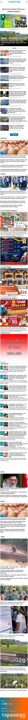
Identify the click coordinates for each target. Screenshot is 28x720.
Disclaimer (11, 711)
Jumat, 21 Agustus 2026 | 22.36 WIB (15, 73)
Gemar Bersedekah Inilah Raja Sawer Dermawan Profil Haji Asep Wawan (18, 367)
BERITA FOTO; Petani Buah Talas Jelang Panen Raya (13, 690)
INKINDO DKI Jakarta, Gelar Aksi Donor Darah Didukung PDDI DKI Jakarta (17, 85)
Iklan (16, 711)
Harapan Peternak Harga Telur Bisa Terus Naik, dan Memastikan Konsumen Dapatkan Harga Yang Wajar (17, 52)
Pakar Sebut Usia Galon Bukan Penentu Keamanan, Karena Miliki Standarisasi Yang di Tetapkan (12, 522)
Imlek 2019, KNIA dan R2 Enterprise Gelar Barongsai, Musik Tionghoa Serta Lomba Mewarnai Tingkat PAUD (13, 496)
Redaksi (3, 711)
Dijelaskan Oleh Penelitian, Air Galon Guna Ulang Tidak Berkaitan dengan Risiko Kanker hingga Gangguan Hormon (17, 61)
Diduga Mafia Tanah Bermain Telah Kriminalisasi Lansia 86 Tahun (17, 405)
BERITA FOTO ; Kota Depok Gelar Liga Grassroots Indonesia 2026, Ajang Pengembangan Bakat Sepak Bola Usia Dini (13, 41)
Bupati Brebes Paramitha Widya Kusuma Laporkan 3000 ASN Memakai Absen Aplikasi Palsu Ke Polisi (12, 202)
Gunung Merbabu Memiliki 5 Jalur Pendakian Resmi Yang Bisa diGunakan (17, 415)
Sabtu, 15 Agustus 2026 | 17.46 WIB (15, 114)
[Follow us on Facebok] (2, 704)
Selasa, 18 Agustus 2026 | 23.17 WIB (15, 97)
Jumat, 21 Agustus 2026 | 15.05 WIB (15, 80)
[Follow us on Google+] (8, 704)
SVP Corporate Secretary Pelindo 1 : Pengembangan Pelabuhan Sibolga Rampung (13, 492)
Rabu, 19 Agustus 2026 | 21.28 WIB (15, 88)
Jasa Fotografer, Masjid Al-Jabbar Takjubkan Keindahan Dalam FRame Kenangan (11, 206)
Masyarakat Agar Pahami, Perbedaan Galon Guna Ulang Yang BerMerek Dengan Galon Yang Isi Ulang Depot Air (18, 102)
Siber (7, 711)
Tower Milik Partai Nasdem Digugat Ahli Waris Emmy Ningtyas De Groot (17, 386)
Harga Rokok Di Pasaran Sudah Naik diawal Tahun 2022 (18, 395)
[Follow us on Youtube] (11, 704)
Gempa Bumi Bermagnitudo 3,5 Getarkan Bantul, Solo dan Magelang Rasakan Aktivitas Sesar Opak (18, 77)
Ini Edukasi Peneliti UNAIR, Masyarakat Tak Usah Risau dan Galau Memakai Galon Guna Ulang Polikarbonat (17, 110)
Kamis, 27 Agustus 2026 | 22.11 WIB (15, 56)
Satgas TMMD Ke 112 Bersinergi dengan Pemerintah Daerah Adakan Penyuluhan (13, 575)
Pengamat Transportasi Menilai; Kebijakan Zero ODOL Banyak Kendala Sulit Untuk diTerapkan (16, 127)
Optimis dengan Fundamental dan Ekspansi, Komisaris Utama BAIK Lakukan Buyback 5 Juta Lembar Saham (17, 69)
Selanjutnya (14, 134)
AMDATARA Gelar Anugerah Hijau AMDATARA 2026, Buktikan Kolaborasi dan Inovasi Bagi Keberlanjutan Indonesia (13, 526)
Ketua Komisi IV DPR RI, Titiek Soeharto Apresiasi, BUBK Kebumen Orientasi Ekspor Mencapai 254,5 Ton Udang (13, 193)
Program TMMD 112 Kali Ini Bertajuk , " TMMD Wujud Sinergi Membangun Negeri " (13, 567)
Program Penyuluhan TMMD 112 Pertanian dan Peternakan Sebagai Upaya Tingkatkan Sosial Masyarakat (12, 572)
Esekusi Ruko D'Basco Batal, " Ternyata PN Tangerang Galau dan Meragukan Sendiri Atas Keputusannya (13, 197)
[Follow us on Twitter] (5, 704)
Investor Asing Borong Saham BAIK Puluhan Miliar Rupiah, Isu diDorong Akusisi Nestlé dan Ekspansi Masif (12, 531)
